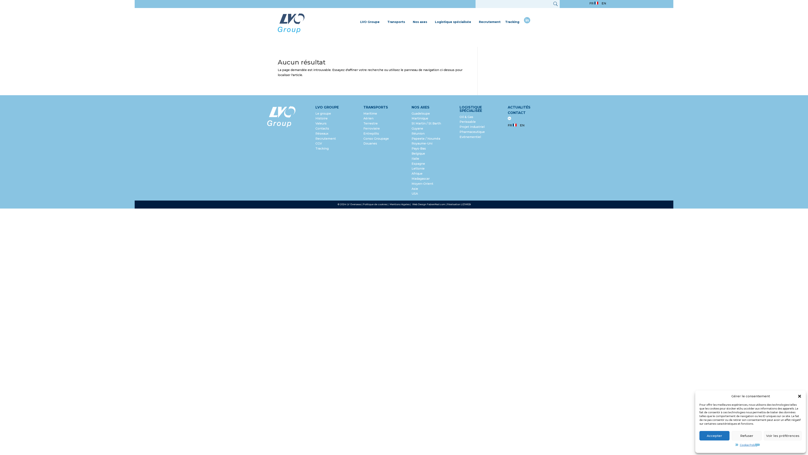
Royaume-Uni (422, 143)
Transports (396, 22)
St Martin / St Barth (426, 123)
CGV (318, 143)
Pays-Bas (419, 148)
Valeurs (321, 123)
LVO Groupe (370, 22)
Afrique (417, 173)
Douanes (370, 143)
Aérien (368, 118)
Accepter (714, 436)
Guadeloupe (421, 113)
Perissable (468, 122)
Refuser (746, 436)
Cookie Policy (748, 445)
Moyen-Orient (422, 184)
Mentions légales (400, 204)
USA (415, 193)
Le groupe (323, 113)
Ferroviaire (371, 128)
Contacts (322, 128)
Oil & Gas (466, 117)
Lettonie (418, 168)
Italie (415, 159)
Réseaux (321, 133)
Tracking (512, 22)
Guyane (417, 128)
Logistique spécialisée (453, 22)
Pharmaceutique (472, 132)
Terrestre (370, 123)
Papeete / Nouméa (426, 139)
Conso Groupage (376, 139)
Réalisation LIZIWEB (459, 204)
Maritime (370, 113)
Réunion (418, 133)
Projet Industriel (472, 127)
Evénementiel (470, 137)
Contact (517, 113)
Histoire (321, 118)
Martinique (420, 118)
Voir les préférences (782, 436)
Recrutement (490, 22)
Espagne (418, 164)
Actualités (519, 107)
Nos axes (420, 22)
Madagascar (421, 179)
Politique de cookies (375, 204)
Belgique (418, 153)
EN (604, 3)
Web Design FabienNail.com (428, 204)
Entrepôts (371, 133)
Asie (415, 189)
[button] (799, 396)
